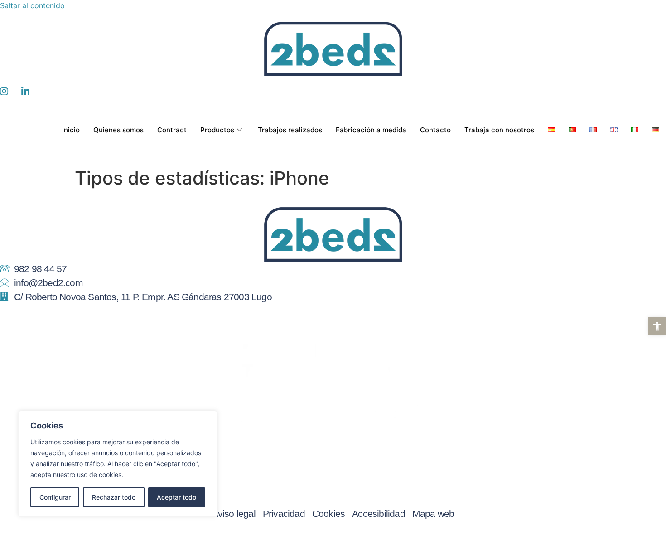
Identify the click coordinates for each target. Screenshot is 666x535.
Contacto (435, 130)
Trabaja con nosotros (499, 130)
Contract (172, 130)
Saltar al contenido (32, 5)
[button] (657, 326)
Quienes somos (118, 130)
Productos (217, 130)
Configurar (55, 497)
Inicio (71, 130)
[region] (117, 464)
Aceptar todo (176, 497)
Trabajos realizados (290, 130)
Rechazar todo (113, 497)
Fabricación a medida (371, 130)
